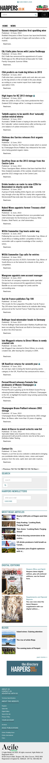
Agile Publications (10, 728)
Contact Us (7, 448)
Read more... (7, 44)
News (13, 26)
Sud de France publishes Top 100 (18, 299)
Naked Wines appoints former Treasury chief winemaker (23, 209)
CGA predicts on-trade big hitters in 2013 (22, 72)
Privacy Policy (6, 717)
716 (32, 469)
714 (25, 469)
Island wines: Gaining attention (29, 632)
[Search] (36, 15)
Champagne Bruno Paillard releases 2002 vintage (22, 409)
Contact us (7, 691)
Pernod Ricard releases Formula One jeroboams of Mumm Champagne (19, 383)
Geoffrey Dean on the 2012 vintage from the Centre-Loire (23, 162)
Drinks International (7, 735)
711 (15, 469)
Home (5, 26)
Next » (36, 469)
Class (3, 738)
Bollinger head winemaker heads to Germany (23, 319)
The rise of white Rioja (26, 640)
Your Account (8, 720)
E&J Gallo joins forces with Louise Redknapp (23, 51)
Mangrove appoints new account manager (22, 275)
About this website (10, 701)
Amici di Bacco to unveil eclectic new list (22, 429)
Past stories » (42, 657)
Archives (4, 724)
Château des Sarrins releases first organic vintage (22, 138)
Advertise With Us (10, 693)
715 (28, 469)
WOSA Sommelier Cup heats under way (20, 231)
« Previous (6, 469)
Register (4, 706)
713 (22, 469)
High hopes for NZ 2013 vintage (17, 95)
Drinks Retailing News (8, 732)
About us (6, 689)
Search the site (6, 714)
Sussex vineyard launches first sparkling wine (24, 30)
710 (12, 469)
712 (18, 469)
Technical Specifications (9, 698)
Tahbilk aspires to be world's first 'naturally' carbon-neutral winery (23, 115)
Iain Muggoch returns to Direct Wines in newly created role (24, 342)
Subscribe (8, 501)
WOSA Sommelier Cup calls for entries (20, 254)
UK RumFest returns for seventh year (20, 364)
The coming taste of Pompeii (28, 648)
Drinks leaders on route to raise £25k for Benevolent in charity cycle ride (21, 185)
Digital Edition (5, 711)
